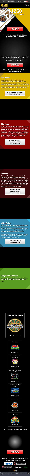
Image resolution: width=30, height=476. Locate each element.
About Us (3, 458)
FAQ (7, 458)
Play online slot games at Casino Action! (15, 93)
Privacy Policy (11, 458)
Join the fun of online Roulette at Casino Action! (15, 191)
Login (26, 1)
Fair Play (26, 458)
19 (14, 463)
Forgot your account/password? (8, 1)
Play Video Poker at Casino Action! (15, 241)
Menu (25, 5)
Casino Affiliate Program (20, 460)
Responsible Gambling (19, 458)
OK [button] (28, 473)
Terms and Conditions (9, 460)
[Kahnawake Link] (7, 467)
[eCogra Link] (18, 467)
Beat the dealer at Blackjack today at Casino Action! (15, 142)
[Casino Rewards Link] (25, 467)
